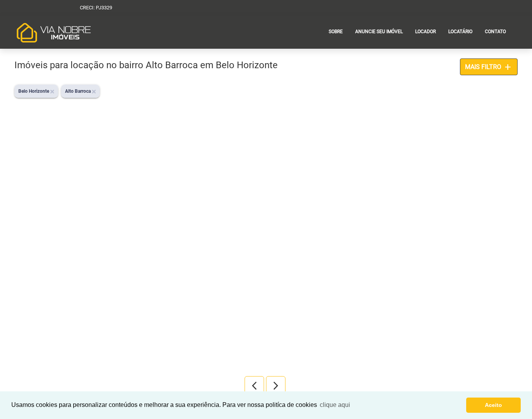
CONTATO (495, 31)
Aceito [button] (493, 405)
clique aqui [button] (335, 404)
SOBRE (336, 31)
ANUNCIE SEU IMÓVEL (379, 31)
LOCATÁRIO (460, 31)
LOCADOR (425, 31)
